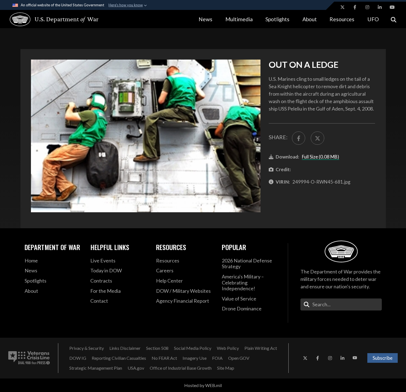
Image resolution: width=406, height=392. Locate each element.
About (309, 19)
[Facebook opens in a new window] (355, 7)
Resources (341, 19)
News (205, 19)
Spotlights (277, 19)
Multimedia (239, 19)
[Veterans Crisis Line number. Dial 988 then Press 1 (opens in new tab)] (29, 358)
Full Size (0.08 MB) (320, 157)
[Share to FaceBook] (298, 138)
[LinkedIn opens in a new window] (380, 7)
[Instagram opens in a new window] (367, 7)
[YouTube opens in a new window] (392, 7)
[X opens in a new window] (342, 7)
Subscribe (382, 358)
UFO (373, 19)
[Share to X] (317, 138)
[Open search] (393, 19)
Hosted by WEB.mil (203, 385)
